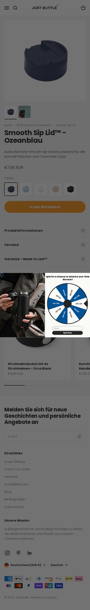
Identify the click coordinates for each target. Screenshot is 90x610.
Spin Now (67, 332)
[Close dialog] (1, 274)
